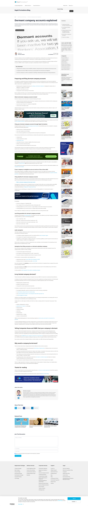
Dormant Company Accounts (44, 472)
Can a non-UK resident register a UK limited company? (65, 108)
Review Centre (53, 481)
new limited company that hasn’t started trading (26, 291)
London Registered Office (31, 468)
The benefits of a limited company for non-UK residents (65, 176)
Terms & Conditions (66, 468)
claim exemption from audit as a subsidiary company (31, 270)
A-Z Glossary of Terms (54, 478)
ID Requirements (54, 473)
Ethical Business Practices (65, 66)
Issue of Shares (41, 486)
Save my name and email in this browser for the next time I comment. (28, 453)
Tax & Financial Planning (22, 16)
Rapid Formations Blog (22, 10)
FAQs (52, 476)
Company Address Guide (31, 473)
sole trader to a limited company (41, 356)
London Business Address (31, 471)
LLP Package (17, 478)
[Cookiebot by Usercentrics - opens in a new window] (12, 504)
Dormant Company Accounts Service (32, 125)
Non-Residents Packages (19, 475)
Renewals (28, 475)
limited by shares (22, 163)
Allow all (74, 498)
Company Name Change (43, 476)
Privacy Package (17, 471)
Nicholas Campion (21, 54)
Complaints (65, 471)
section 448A (35, 261)
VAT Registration (41, 489)
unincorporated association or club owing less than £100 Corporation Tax (31, 293)
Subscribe (67, 85)
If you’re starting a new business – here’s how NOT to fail (66, 196)
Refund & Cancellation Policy (68, 470)
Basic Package (17, 470)
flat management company (22, 295)
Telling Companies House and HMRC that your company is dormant (66, 31)
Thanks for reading (65, 37)
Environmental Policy (66, 476)
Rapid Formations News (65, 69)
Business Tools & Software (65, 64)
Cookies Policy (65, 475)
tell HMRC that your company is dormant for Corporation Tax (32, 335)
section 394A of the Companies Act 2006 (33, 259)
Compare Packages (18, 468)
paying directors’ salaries (20, 306)
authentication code (19, 140)
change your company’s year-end (29, 186)
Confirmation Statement (43, 468)
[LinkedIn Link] (18, 398)
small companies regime (44, 235)
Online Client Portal (54, 471)
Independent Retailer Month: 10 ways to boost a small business (66, 246)
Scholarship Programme (55, 480)
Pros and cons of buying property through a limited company (66, 137)
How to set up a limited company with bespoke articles (65, 225)
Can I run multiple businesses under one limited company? (66, 236)
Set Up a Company (64, 57)
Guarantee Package (18, 476)
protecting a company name (39, 348)
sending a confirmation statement (38, 86)
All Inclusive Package (18, 473)
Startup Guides (63, 61)
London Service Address (31, 470)
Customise (73, 501)
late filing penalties (27, 215)
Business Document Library (43, 483)
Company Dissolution (42, 474)
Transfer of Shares (42, 488)
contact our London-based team (44, 370)
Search (71, 11)
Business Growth (64, 62)
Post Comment (18, 455)
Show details (20, 504)
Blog (51, 475)
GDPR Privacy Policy (66, 473)
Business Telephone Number (44, 484)
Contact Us (53, 468)
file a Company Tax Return (20, 121)
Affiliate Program (54, 470)
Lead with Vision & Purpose (65, 65)
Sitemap (52, 483)
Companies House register (19, 166)
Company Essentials (64, 60)
